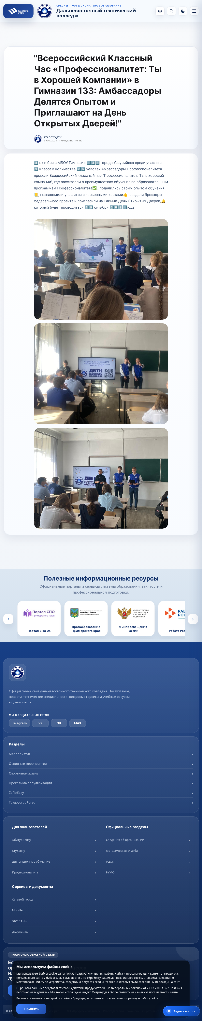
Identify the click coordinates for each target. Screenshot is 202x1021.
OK (59, 723)
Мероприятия (20, 754)
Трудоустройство (22, 802)
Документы (20, 932)
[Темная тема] (182, 11)
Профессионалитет (26, 872)
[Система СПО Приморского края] (18, 11)
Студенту (18, 851)
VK (40, 723)
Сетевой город (22, 899)
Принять (31, 1009)
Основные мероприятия (28, 763)
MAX (77, 723)
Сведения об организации (125, 840)
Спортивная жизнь (23, 773)
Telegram (19, 723)
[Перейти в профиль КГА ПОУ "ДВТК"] (38, 139)
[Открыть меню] (194, 11)
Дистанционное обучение (31, 861)
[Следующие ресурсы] (193, 619)
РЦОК (110, 861)
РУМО (110, 872)
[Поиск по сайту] (171, 11)
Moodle (17, 910)
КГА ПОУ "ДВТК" (53, 137)
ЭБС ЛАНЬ (19, 921)
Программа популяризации (30, 783)
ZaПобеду (16, 792)
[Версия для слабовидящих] (160, 11)
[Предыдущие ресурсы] (8, 619)
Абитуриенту (21, 840)
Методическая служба (122, 851)
